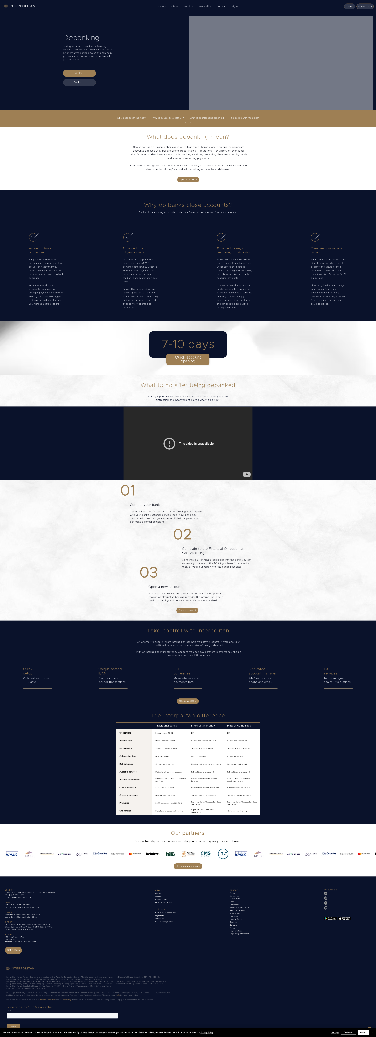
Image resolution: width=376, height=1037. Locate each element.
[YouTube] (325, 908)
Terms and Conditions (46, 1000)
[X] (325, 903)
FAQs (232, 902)
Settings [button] (335, 1032)
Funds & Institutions (163, 902)
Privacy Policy (65, 1000)
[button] (161, 6)
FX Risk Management (164, 921)
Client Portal (235, 899)
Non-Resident (161, 899)
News (232, 928)
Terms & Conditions (238, 910)
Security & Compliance (239, 907)
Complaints (235, 905)
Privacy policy (236, 913)
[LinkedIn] (325, 893)
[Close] (372, 1032)
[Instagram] (325, 898)
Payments (159, 916)
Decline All (348, 1032)
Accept (363, 1032)
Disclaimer (234, 916)
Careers (233, 925)
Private (158, 894)
